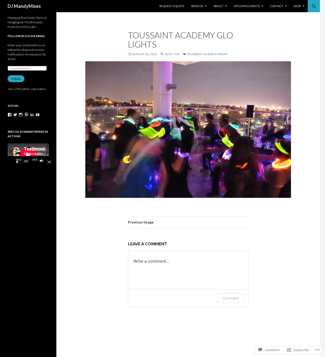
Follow (16, 79)
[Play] (15, 161)
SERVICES (197, 6)
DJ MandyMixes (24, 6)
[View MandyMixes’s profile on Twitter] (15, 115)
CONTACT (276, 6)
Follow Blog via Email (26, 36)
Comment (231, 298)
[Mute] (43, 161)
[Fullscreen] (47, 161)
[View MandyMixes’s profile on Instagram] (21, 115)
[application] (28, 154)
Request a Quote (171, 6)
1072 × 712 (172, 54)
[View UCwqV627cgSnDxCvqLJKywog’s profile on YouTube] (38, 115)
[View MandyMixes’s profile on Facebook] (10, 115)
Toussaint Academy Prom (207, 54)
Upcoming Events (247, 6)
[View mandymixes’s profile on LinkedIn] (32, 115)
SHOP (297, 6)
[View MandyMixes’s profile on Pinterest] (26, 115)
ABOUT (218, 6)
